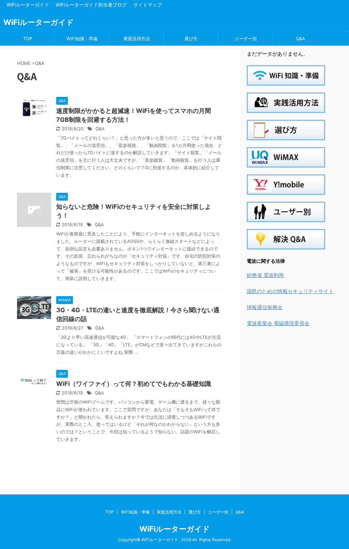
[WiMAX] (286, 163)
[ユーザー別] (286, 217)
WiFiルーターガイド (27, 5)
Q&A (300, 38)
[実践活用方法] (286, 108)
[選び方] (286, 135)
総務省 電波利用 (265, 275)
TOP (27, 38)
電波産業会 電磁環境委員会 (278, 323)
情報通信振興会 (265, 307)
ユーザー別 (245, 38)
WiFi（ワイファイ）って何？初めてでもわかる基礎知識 (133, 383)
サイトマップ (147, 5)
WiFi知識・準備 (81, 38)
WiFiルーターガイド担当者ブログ (91, 5)
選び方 (191, 38)
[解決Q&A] (286, 245)
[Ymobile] (286, 190)
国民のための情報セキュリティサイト (290, 291)
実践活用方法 (136, 38)
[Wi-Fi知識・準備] (286, 81)
